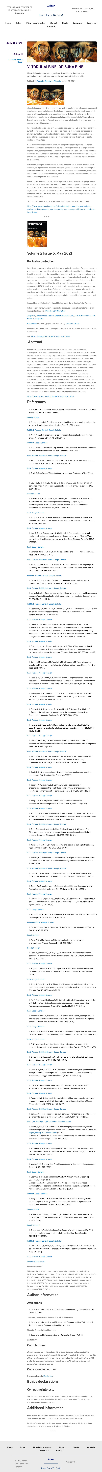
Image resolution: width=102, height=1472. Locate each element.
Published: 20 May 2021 (55, 311)
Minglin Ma (39, 319)
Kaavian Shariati (54, 316)
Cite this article (72, 324)
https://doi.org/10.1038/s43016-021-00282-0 (50, 336)
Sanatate (12, 60)
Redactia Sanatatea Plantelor (49, 81)
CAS (29, 468)
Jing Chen (31, 316)
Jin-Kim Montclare (82, 316)
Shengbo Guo (67, 316)
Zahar (20, 62)
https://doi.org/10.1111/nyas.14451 (43, 1133)
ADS (29, 456)
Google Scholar (33, 417)
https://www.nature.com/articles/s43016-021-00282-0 (50, 396)
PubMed (30, 430)
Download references (36, 1262)
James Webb (41, 316)
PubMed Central (41, 430)
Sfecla (20, 60)
